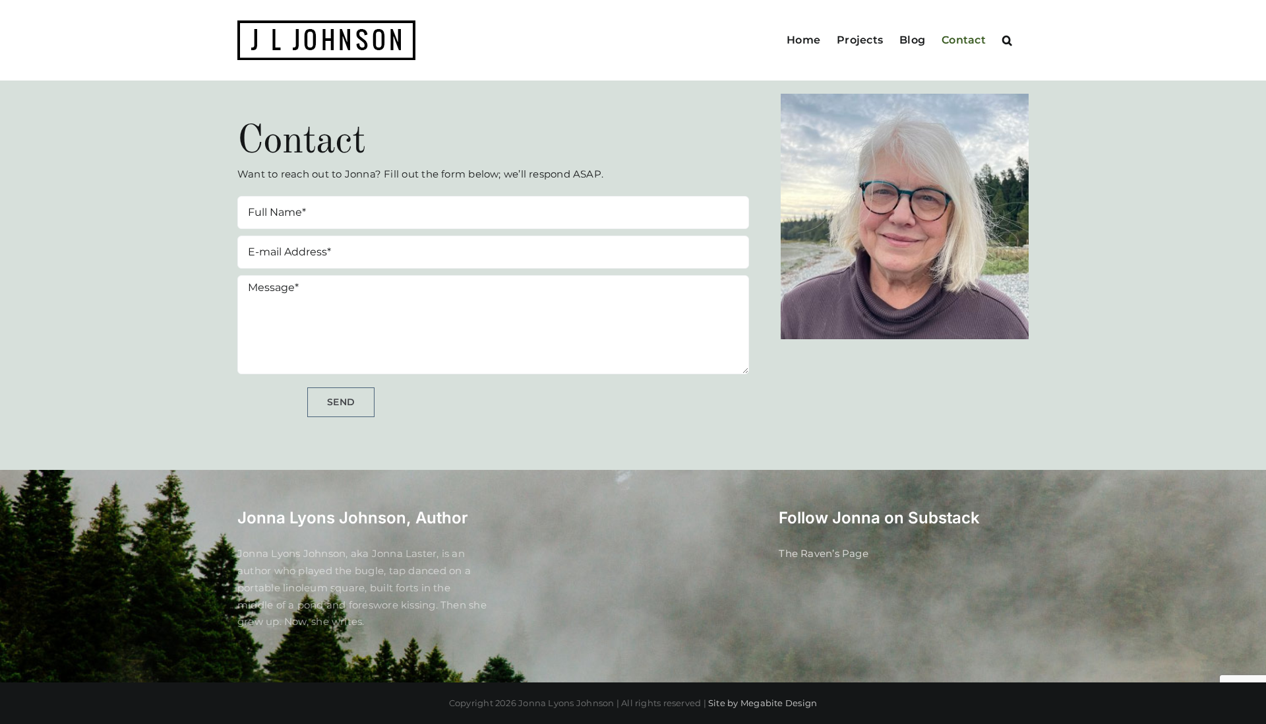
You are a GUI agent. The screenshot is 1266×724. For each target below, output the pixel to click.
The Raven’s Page (823, 553)
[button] (1007, 40)
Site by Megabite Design (762, 703)
